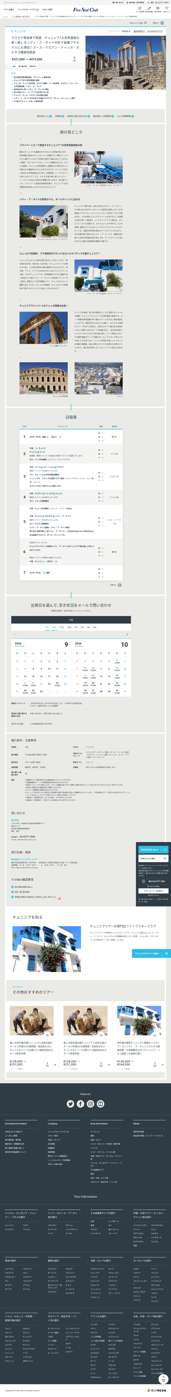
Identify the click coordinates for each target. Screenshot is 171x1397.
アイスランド (96, 1293)
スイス (153, 1297)
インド (50, 1233)
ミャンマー (9, 1225)
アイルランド (156, 1281)
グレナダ (154, 1324)
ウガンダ (111, 1365)
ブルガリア (52, 1268)
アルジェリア (10, 1340)
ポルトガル (155, 1285)
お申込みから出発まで (14, 1131)
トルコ (7, 1328)
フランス (154, 1272)
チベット (136, 1229)
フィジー (51, 1344)
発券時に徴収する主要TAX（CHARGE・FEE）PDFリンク (35, 896)
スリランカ (52, 1229)
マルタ (136, 1268)
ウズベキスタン (157, 1225)
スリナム (26, 1289)
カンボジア (9, 1229)
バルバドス (137, 1343)
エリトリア (95, 1348)
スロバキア (70, 1293)
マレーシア (112, 1233)
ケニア (93, 1369)
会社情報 (51, 1143)
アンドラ (154, 1301)
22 (33, 683)
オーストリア (53, 1281)
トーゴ (111, 1361)
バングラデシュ (72, 1229)
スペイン (136, 1296)
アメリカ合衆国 (157, 1373)
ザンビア (111, 1369)
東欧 (92, 1135)
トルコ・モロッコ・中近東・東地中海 (105, 1143)
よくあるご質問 (11, 1135)
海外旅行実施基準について (15, 1152)
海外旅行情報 (138, 1131)
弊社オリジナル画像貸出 (57, 1156)
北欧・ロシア (96, 1139)
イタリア (136, 1272)
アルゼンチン (10, 1277)
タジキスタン (138, 1241)
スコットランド (157, 1289)
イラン (25, 1353)
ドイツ (153, 1268)
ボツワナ (94, 1332)
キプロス (26, 1340)
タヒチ (68, 1343)
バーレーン (9, 1353)
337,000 (25, 685)
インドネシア (96, 1233)
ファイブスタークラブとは (28, 9)
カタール (8, 1357)
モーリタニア (113, 1377)
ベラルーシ (95, 1297)
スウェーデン (113, 1272)
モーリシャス (53, 1353)
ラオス (25, 1225)
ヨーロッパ (95, 1131)
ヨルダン (26, 1328)
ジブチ (93, 1344)
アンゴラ (94, 1324)
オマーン (8, 1332)
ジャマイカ (155, 1340)
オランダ (136, 1287)
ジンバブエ (112, 1373)
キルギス (154, 1233)
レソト (93, 1373)
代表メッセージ (54, 1139)
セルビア (69, 1268)
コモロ (50, 1336)
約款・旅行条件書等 (22, 891)
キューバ (136, 1368)
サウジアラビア (29, 1348)
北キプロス (9, 1336)
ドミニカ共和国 (139, 1376)
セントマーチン (157, 1369)
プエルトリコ (156, 1361)
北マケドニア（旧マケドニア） (55, 1286)
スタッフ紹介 (47, 9)
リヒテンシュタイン (140, 1282)
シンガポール (113, 1221)
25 (57, 683)
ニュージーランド (73, 1332)
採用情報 (51, 1152)
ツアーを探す (9, 9)
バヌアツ (69, 1351)
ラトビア (94, 1277)
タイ (110, 1225)
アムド (153, 1229)
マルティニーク (157, 1344)
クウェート (9, 1361)
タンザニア (112, 1357)
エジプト (8, 1344)
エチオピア (95, 1353)
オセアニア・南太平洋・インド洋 (104, 1182)
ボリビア (8, 1285)
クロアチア (52, 1292)
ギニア (93, 1365)
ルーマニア (70, 1289)
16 (117, 675)
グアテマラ (155, 1328)
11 (62, 627)
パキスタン (52, 1225)
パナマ (153, 1357)
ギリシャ (26, 1344)
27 (93, 690)
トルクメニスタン (140, 1225)
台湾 (92, 1221)
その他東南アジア (97, 1169)
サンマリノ (155, 1277)
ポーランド (52, 1272)
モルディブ (52, 1348)
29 (33, 690)
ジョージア (95, 1272)
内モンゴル (137, 1237)
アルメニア (95, 1285)
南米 (92, 1173)
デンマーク (112, 1277)
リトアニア (112, 1289)
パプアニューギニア (73, 1338)
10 (54, 627)
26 (85, 690)
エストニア (95, 1281)
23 (117, 683)
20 (93, 683)
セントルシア (156, 1365)
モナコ (136, 1277)
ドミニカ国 (137, 1372)
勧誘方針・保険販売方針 (14, 1143)
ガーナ (93, 1361)
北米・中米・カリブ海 (99, 1178)
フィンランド (96, 1289)
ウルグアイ (9, 1272)
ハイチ (153, 1332)
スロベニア (70, 1281)
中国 (135, 1245)
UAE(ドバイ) (28, 1361)
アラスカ (136, 1324)
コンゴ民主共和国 (98, 1340)
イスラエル (27, 1357)
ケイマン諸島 (53, 1332)
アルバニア (70, 1272)
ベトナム (26, 1229)
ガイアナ (8, 1289)
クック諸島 (52, 1340)
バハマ (136, 1339)
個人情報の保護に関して (24, 886)
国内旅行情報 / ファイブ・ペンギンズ (148, 1135)
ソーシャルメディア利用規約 (59, 1160)
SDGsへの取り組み (55, 1164)
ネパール (69, 1225)
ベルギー (154, 1293)
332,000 (33, 685)
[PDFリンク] (58, 896)
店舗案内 (51, 1148)
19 (85, 683)
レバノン (8, 1348)
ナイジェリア (113, 1336)
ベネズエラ (27, 1268)
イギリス (136, 1300)
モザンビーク (113, 1328)
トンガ (68, 1347)
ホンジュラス (156, 1336)
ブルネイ (94, 1229)
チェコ (68, 1285)
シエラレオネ (113, 1353)
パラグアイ (27, 1277)
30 (117, 690)
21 (25, 683)
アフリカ (94, 1148)
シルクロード (156, 1237)
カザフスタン (138, 1233)
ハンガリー (52, 1277)
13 (93, 675)
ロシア (111, 1268)
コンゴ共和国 (96, 1336)
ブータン (69, 1233)
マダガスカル (96, 1377)
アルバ (136, 1335)
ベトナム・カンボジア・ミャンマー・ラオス (106, 1164)
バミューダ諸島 (139, 1351)
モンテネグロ (71, 1277)
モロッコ (26, 1332)
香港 (92, 1225)
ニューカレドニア (73, 1328)
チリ (7, 1281)
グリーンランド (114, 1293)
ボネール (136, 1355)
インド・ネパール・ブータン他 (103, 1152)
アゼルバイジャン (97, 1268)
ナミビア (111, 1332)
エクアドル (9, 1268)
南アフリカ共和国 (115, 1340)
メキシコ (154, 1348)
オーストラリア (54, 1328)
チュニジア (27, 1336)
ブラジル (26, 1285)
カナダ (136, 1359)
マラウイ (111, 1324)
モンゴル (154, 1241)
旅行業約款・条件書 (13, 1139)
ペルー (25, 1272)
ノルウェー (112, 1285)
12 (69, 627)
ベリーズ (136, 1347)
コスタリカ (137, 1364)
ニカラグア (155, 1353)
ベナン (93, 1328)
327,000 (93, 670)
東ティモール (113, 1229)
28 (25, 690)
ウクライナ (112, 1281)
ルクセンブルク (139, 1292)
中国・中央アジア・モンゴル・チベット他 (106, 1157)
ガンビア (94, 1357)
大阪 (71, 619)
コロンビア (27, 1281)
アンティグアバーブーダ (140, 1329)
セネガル (111, 1348)
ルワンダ (111, 1344)
